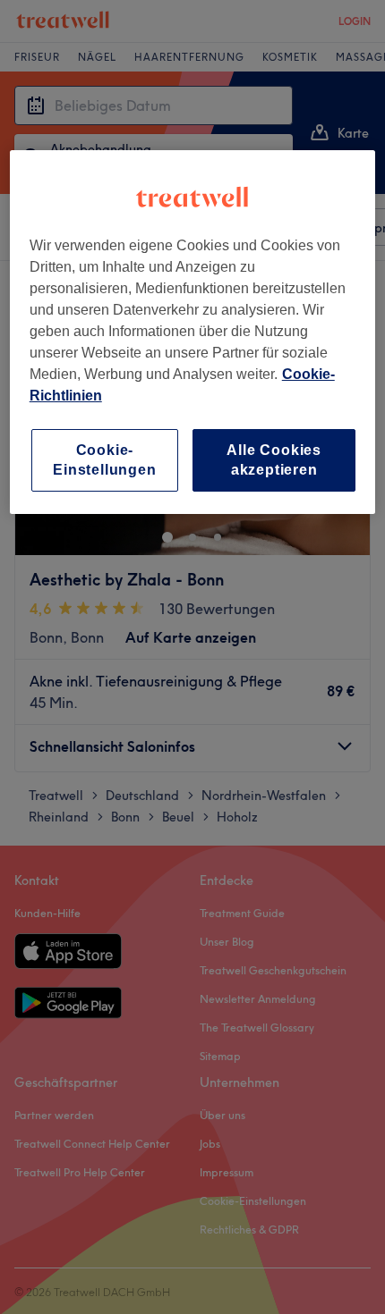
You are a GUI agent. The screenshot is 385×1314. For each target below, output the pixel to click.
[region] (193, 331)
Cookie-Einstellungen (104, 459)
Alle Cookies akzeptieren (274, 459)
